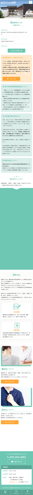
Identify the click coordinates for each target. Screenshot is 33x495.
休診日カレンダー (14, 482)
